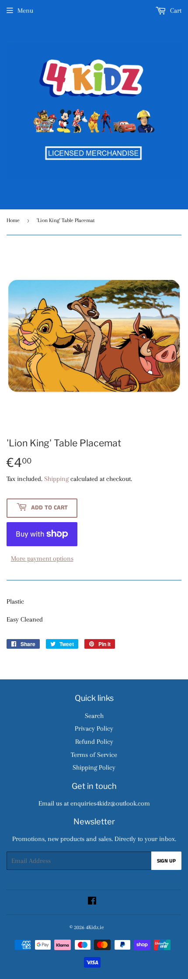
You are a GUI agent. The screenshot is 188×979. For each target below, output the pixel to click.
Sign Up (166, 861)
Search (94, 716)
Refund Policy (94, 742)
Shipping (56, 479)
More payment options (42, 558)
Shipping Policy (94, 767)
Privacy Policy (94, 728)
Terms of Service (94, 755)
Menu (25, 10)
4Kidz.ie (95, 927)
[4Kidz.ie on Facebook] (92, 902)
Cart (174, 10)
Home (13, 220)
